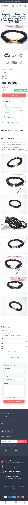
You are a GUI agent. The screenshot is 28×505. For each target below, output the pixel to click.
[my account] (20, 6)
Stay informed (5, 437)
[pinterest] (11, 431)
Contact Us (4, 421)
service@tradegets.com (21, 452)
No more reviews (15, 357)
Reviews (16, 493)
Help (12, 493)
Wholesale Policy (5, 416)
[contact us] (17, 6)
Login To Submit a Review (14, 401)
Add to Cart (15, 95)
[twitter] (2, 431)
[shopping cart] (25, 6)
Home (6, 11)
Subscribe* (22, 441)
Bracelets (12, 11)
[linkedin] (8, 431)
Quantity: (5, 87)
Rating (6, 377)
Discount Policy (5, 419)
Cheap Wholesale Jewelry (7, 1)
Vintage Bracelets (20, 11)
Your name (7, 368)
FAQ (2, 423)
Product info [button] (9, 101)
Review (6, 383)
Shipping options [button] (11, 117)
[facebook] (5, 431)
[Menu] (13, 6)
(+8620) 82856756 (6, 452)
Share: (3, 123)
